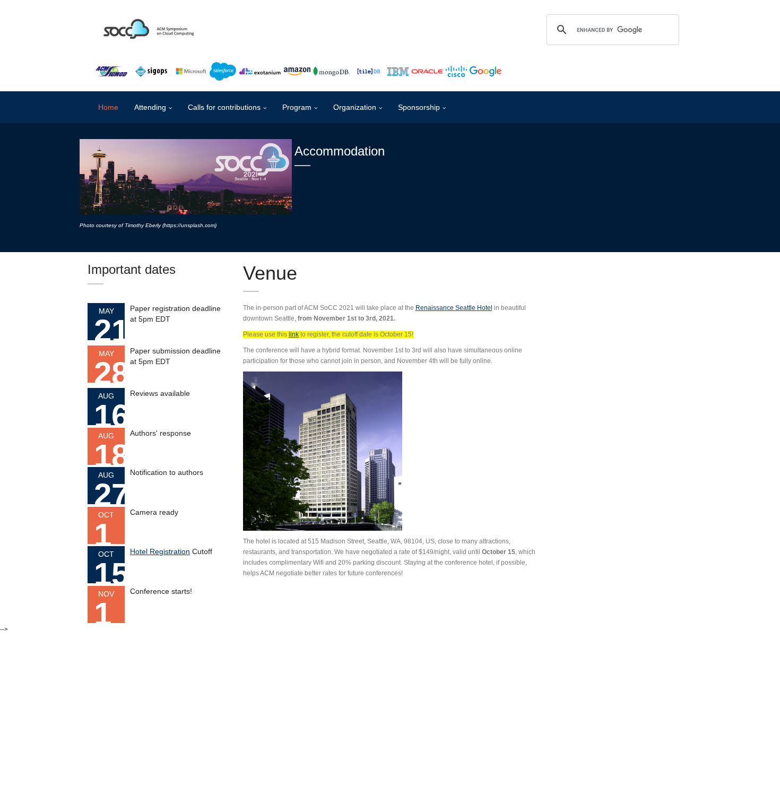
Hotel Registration (160, 551)
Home (108, 107)
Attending (150, 107)
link (294, 334)
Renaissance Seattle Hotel (453, 308)
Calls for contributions (224, 107)
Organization (354, 107)
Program (296, 107)
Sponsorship (419, 107)
